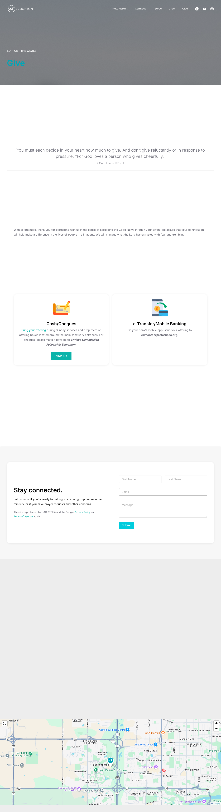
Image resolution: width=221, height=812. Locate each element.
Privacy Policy (82, 512)
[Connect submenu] (147, 8)
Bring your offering (33, 330)
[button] (110, 762)
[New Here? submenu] (127, 8)
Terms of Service (23, 516)
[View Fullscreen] (4, 723)
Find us (61, 356)
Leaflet (216, 803)
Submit (127, 525)
